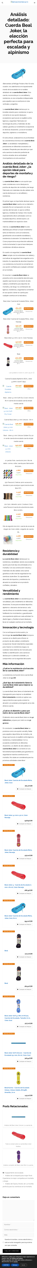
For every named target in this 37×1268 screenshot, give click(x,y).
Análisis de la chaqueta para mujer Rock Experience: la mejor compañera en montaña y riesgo (18, 1178)
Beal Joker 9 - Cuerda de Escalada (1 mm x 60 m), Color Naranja (18, 886)
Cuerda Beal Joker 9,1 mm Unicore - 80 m (18, 420)
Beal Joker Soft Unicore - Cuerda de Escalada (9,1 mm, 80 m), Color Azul (18, 1054)
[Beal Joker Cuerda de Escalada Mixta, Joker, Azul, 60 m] (18, 908)
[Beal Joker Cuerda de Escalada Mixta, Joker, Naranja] (18, 840)
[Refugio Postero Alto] (19, 2)
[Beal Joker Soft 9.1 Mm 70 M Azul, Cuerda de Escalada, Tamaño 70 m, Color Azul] (18, 1006)
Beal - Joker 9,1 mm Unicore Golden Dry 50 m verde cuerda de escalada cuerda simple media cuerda (18, 438)
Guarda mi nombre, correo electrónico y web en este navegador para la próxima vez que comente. (18, 1242)
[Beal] (18, 941)
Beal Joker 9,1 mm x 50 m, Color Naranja (18, 338)
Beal (18, 354)
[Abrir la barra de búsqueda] (2, 2)
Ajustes (23, 1265)
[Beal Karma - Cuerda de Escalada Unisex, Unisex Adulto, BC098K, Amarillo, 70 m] (18, 1078)
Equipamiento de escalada (14, 1173)
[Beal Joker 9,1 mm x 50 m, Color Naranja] (18, 805)
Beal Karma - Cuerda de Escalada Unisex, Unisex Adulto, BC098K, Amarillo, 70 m (17, 1090)
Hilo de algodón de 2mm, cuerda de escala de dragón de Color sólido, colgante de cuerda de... (18, 529)
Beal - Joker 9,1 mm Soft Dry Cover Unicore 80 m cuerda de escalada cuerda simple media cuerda (18, 401)
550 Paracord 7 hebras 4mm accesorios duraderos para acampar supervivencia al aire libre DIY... (18, 485)
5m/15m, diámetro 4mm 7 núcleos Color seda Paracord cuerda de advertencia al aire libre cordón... (18, 507)
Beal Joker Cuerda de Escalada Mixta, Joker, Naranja (18, 851)
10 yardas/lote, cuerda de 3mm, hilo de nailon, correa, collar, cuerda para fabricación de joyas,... (18, 463)
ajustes (15, 1261)
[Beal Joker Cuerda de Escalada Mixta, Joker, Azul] (18, 772)
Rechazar (15, 1265)
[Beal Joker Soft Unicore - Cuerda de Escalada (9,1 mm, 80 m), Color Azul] (18, 1043)
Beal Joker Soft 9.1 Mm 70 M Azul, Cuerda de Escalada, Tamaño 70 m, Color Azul (17, 1018)
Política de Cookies (17, 1258)
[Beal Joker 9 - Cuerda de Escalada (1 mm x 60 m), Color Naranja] (18, 875)
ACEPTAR (6, 1265)
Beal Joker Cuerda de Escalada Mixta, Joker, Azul (18, 782)
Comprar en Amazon (25, 789)
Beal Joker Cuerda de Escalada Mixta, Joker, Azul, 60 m (18, 917)
